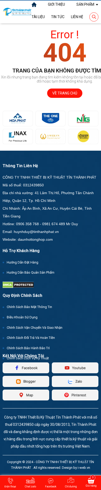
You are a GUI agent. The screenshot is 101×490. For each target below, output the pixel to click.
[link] (56, 4)
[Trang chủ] (34, 4)
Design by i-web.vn (76, 468)
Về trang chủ (64, 93)
